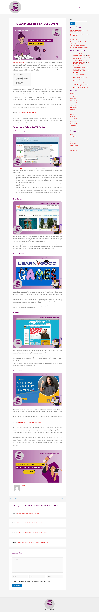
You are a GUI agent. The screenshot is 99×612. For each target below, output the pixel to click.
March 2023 (72, 116)
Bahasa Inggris (73, 136)
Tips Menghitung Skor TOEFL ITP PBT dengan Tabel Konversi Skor (33, 542)
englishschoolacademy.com (19, 62)
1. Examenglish (20, 79)
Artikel (71, 134)
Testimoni (84, 7)
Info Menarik (73, 143)
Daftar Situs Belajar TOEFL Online (22, 78)
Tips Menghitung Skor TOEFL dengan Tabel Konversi (81, 64)
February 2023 (73, 118)
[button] (44, 7)
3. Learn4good (20, 82)
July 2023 (72, 112)
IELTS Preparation (62, 7)
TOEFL (71, 148)
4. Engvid (19, 83)
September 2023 (74, 107)
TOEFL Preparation (51, 7)
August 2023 (73, 109)
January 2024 (73, 98)
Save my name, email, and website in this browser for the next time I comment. (32, 581)
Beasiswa (72, 138)
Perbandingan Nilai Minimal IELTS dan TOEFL (28, 112)
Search (71, 19)
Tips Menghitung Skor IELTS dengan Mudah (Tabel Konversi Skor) (32, 532)
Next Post (63, 498)
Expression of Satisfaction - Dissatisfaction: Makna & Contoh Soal (80, 76)
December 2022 (73, 123)
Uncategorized (73, 150)
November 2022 (73, 125)
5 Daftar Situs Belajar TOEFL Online (22, 76)
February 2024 (73, 96)
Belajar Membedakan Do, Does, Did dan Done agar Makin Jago (32, 523)
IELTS (71, 141)
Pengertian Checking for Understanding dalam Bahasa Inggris (80, 79)
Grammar (71, 7)
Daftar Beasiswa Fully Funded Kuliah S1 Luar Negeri (29, 422)
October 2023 (73, 105)
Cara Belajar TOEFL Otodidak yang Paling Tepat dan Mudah (81, 57)
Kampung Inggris (74, 145)
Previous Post (13, 498)
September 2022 (74, 128)
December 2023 (73, 100)
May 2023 (72, 114)
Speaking (77, 7)
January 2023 (73, 121)
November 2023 (73, 102)
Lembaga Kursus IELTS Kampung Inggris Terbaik (28, 513)
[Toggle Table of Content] (28, 75)
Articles (42, 7)
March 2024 (72, 93)
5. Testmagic (20, 84)
